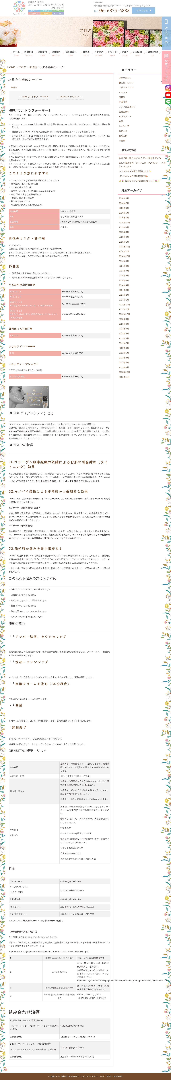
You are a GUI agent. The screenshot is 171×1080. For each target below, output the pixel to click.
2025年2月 (124, 237)
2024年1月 (124, 300)
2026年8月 (124, 198)
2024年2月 (124, 295)
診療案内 (56, 53)
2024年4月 (124, 285)
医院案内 (42, 53)
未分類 (33, 67)
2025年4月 (124, 232)
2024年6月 (124, 275)
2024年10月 (124, 256)
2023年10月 (124, 314)
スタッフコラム (126, 87)
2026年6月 (124, 208)
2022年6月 (124, 348)
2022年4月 (124, 358)
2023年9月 (124, 319)
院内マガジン (125, 78)
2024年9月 (124, 261)
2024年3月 (124, 290)
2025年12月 (124, 222)
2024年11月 (124, 251)
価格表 (86, 53)
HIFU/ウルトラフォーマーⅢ (35, 97)
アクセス (98, 53)
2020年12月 (124, 372)
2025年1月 (124, 242)
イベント (123, 92)
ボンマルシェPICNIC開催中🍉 (133, 176)
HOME (11, 67)
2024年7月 (124, 271)
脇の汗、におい (126, 83)
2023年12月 (124, 304)
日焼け (122, 97)
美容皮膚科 (124, 112)
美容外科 (123, 102)
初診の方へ (71, 53)
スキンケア (124, 126)
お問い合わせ (142, 10)
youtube (137, 53)
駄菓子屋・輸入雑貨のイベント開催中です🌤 (140, 158)
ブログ (125, 53)
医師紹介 (28, 53)
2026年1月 (124, 217)
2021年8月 (124, 367)
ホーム (16, 53)
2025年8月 (124, 227)
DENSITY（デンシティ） (72, 97)
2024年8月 (124, 266)
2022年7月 (124, 343)
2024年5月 (124, 280)
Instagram (152, 53)
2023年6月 (124, 333)
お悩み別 (123, 136)
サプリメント (125, 116)
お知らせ (112, 53)
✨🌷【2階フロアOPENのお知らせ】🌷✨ (139, 181)
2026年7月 (124, 203)
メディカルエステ (127, 107)
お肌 (121, 121)
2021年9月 (124, 362)
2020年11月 (124, 377)
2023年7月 (124, 329)
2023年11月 (124, 309)
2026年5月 (124, 213)
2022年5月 (124, 353)
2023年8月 (124, 324)
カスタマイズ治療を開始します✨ (135, 171)
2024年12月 (124, 246)
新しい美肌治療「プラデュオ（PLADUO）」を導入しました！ (142, 164)
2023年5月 (124, 338)
